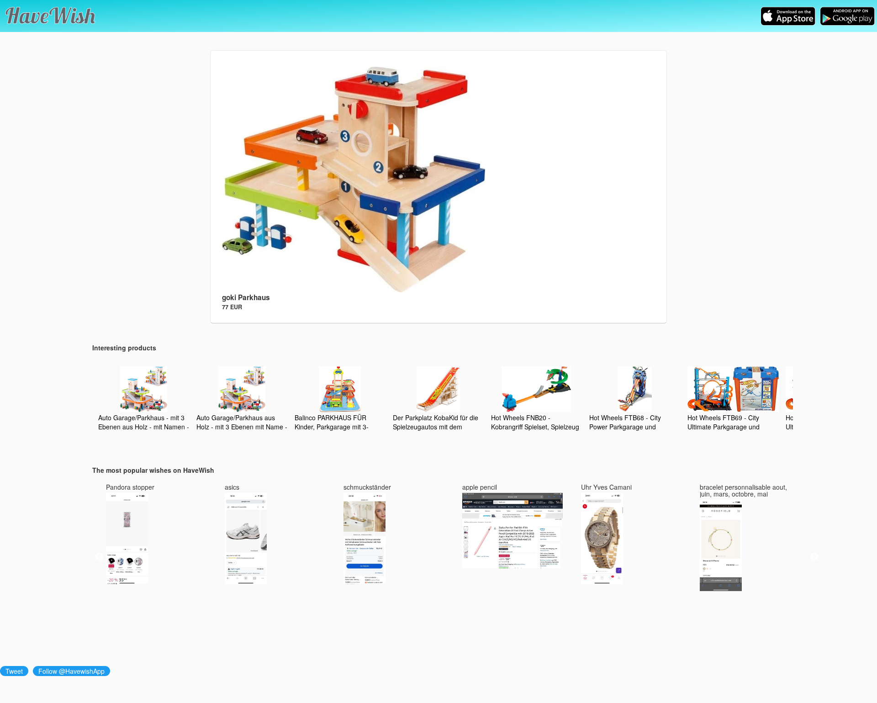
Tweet (14, 671)
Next (814, 556)
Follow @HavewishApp (71, 671)
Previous (99, 556)
